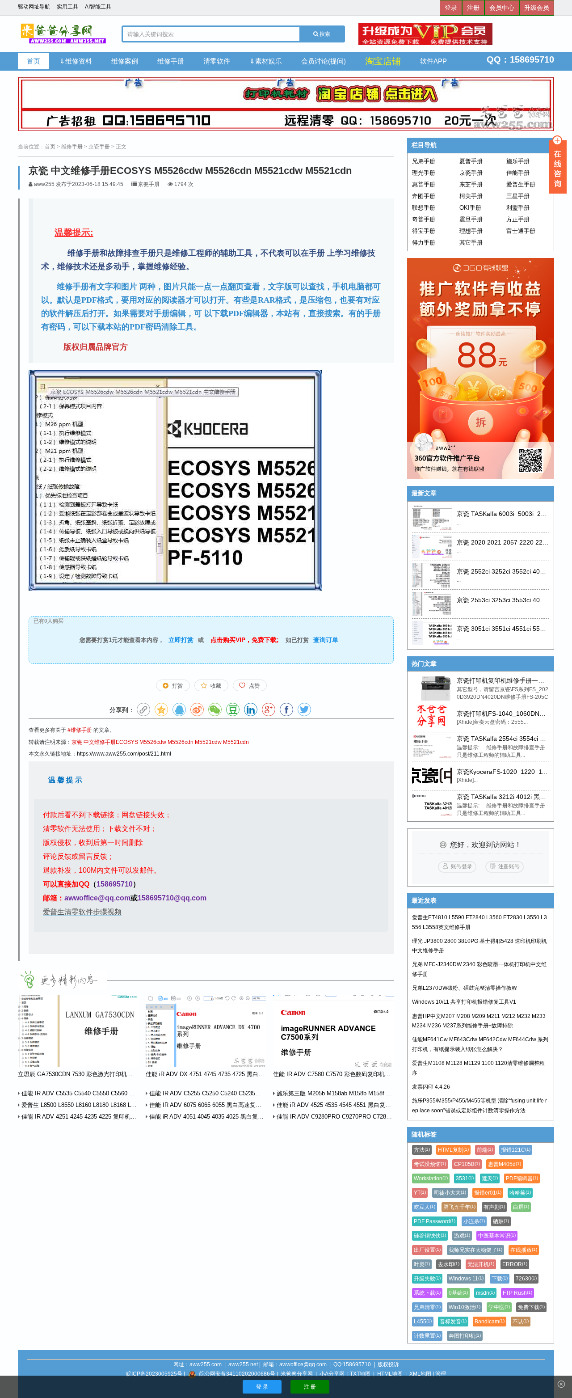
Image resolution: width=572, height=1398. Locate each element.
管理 (440, 1374)
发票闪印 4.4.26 (431, 1087)
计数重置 (427, 1336)
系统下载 (427, 1293)
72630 (526, 1279)
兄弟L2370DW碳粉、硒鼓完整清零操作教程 (464, 988)
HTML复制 (453, 1150)
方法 (422, 1150)
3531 (465, 1178)
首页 (33, 61)
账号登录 (461, 866)
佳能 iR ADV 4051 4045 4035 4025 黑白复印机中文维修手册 (225, 1116)
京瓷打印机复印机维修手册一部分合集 (510, 680)
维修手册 (170, 61)
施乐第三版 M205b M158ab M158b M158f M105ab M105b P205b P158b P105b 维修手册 (390, 1093)
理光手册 (423, 172)
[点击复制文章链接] (143, 709)
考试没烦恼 (430, 1164)
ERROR (514, 1264)
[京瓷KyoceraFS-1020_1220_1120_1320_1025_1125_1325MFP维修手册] (432, 776)
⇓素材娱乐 (265, 61)
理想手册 (471, 231)
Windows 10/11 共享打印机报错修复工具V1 (464, 1002)
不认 (521, 1321)
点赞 (254, 686)
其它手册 (471, 242)
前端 (485, 1150)
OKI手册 (470, 207)
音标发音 (453, 1321)
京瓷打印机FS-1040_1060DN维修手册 (510, 713)
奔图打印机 (465, 1336)
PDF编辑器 (522, 1178)
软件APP (433, 61)
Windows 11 (466, 1279)
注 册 (310, 1387)
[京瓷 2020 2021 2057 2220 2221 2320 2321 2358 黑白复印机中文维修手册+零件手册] (432, 547)
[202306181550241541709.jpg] (175, 479)
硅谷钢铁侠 (430, 1236)
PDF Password (434, 1221)
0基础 (458, 1293)
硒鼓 (501, 1221)
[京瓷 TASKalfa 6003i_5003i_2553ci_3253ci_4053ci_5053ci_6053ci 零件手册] (432, 518)
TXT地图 (360, 1374)
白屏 (521, 1207)
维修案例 (124, 61)
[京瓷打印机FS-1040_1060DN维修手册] (432, 717)
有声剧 (494, 1207)
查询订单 (325, 639)
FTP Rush (517, 1293)
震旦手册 (471, 219)
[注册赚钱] (480, 368)
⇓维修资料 (75, 61)
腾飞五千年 (459, 1207)
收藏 (215, 686)
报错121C (515, 1150)
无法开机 (480, 1264)
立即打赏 (180, 639)
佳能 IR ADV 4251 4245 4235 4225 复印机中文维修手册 (92, 1116)
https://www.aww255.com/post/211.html (124, 754)
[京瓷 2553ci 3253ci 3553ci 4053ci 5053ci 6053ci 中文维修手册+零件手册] (432, 604)
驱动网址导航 (34, 7)
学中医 (499, 1307)
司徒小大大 (450, 1193)
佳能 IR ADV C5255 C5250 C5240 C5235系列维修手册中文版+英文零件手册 (246, 1093)
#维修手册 (79, 730)
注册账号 (509, 866)
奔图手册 (423, 196)
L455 (423, 1321)
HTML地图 (390, 1374)
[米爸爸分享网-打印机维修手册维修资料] (63, 34)
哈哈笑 (520, 1193)
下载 (500, 1279)
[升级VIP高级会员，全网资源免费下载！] (456, 34)
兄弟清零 (427, 1307)
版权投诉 (388, 1364)
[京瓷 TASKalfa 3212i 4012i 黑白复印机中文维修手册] (432, 805)
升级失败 (427, 1279)
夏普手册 (471, 161)
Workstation (431, 1178)
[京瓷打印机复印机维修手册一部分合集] (432, 688)
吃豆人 (424, 1207)
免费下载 (531, 1307)
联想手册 (423, 207)
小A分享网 (332, 1374)
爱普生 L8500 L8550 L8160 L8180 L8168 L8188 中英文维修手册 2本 (108, 1105)
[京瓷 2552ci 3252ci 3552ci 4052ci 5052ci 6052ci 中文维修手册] (432, 575)
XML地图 (420, 1374)
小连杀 (474, 1221)
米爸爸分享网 (297, 1374)
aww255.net (243, 1364)
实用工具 (67, 7)
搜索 (324, 34)
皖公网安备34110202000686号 (237, 1374)
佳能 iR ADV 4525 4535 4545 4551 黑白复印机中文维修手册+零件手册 (366, 1105)
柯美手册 (471, 196)
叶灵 (422, 1264)
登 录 (262, 1387)
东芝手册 (471, 184)
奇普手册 (423, 219)
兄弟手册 (423, 161)
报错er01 (487, 1193)
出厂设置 (427, 1250)
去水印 (448, 1264)
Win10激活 (464, 1307)
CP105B (467, 1164)
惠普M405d (504, 1164)
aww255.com (205, 1364)
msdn (485, 1293)
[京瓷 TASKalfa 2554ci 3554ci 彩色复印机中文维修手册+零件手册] (432, 747)
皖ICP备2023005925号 (154, 1374)
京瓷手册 (99, 147)
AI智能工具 (98, 7)
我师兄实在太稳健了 (475, 1250)
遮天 (490, 1178)
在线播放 (523, 1250)
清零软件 (216, 61)
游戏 (462, 1236)
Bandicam (490, 1321)
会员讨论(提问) (323, 61)
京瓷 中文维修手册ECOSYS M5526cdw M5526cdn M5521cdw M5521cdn (160, 742)
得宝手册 (423, 231)
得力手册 (423, 242)
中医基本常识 (497, 1236)
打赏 (177, 686)
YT (420, 1193)
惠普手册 (423, 184)
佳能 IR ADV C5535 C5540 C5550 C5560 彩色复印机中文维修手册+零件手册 (120, 1093)
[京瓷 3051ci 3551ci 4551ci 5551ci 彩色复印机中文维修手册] (432, 633)
